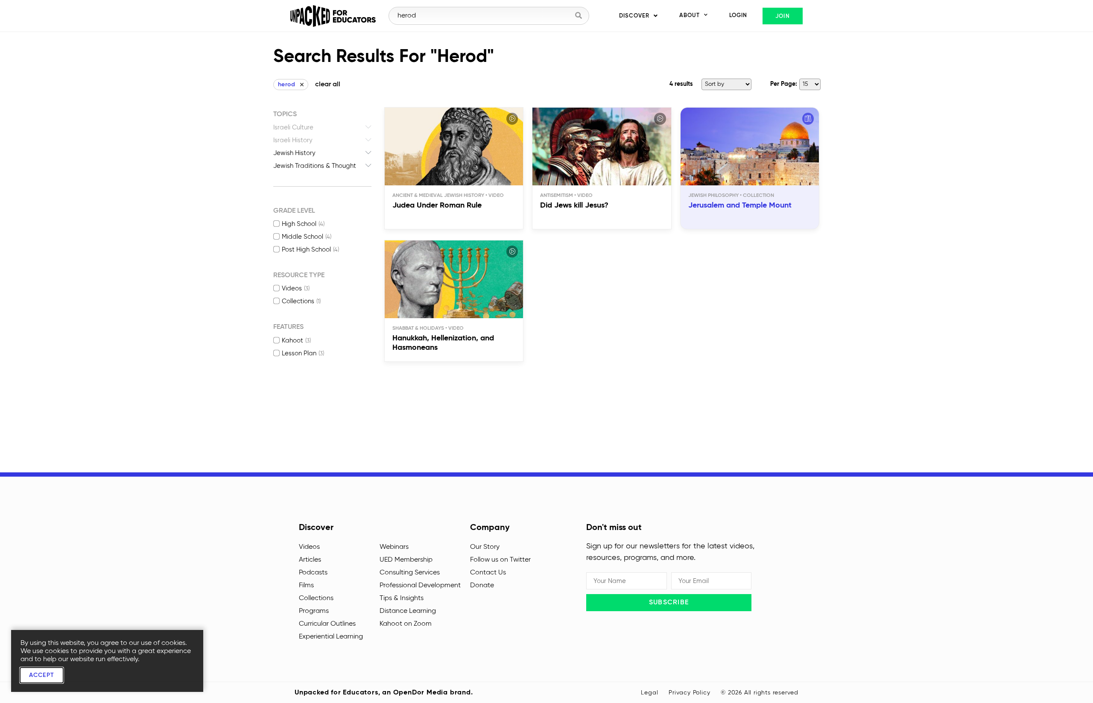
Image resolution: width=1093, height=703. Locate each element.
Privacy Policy (689, 693)
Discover (634, 16)
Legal (649, 693)
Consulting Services (410, 572)
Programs (314, 611)
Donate (482, 585)
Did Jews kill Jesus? (574, 205)
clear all (327, 84)
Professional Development (420, 585)
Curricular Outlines (327, 624)
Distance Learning (408, 611)
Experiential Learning (331, 636)
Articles (310, 560)
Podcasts (313, 572)
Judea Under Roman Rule (437, 205)
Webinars (394, 547)
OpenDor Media (420, 692)
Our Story (485, 547)
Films (306, 585)
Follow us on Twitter (500, 560)
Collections (316, 598)
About (689, 15)
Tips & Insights (402, 598)
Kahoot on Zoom (406, 624)
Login (738, 15)
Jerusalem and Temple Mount (740, 205)
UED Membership (406, 560)
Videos (309, 547)
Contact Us (488, 572)
